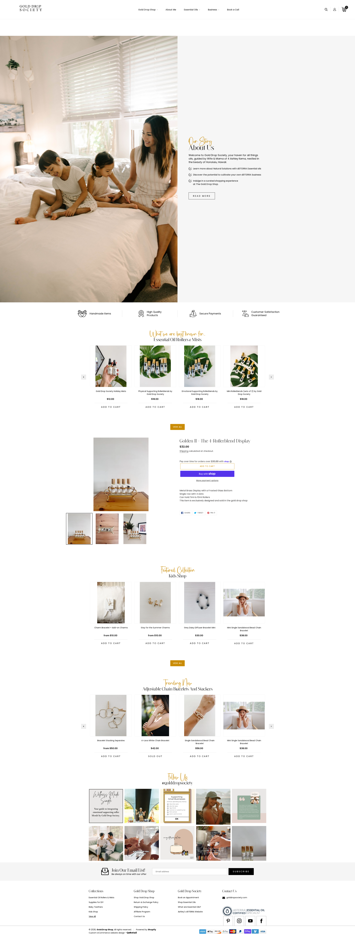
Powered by (142, 929)
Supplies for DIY (96, 902)
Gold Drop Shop (105, 929)
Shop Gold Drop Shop (144, 897)
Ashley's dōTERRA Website (190, 911)
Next (271, 377)
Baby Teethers (96, 907)
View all (177, 427)
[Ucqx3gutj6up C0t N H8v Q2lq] (250, 921)
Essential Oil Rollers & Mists (101, 897)
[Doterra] (261, 921)
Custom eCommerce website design (107, 932)
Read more (202, 196)
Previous (83, 377)
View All (92, 916)
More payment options (207, 480)
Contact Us (139, 916)
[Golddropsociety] (213, 807)
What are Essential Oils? (189, 907)
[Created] (228, 921)
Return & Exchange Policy (146, 902)
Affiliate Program (142, 911)
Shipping (184, 451)
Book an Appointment (188, 897)
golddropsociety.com (236, 897)
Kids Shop (93, 911)
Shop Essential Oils (187, 902)
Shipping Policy (141, 907)
